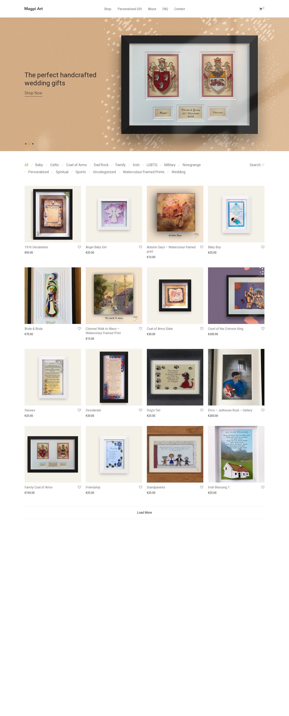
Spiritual (62, 172)
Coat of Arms (76, 165)
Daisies (30, 410)
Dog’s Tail (153, 410)
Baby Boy (214, 247)
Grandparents (156, 487)
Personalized (38, 172)
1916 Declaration (36, 247)
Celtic (54, 165)
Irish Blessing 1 (219, 487)
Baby (39, 165)
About (152, 9)
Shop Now (55, 92)
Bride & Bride (34, 329)
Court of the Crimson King (225, 329)
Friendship (93, 487)
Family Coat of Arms (38, 487)
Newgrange (192, 165)
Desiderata (93, 410)
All (26, 165)
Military (170, 165)
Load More (144, 512)
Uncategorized (104, 172)
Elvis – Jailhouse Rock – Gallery (230, 410)
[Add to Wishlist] (79, 247)
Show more (30, 252)
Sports (80, 172)
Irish (136, 165)
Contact (179, 9)
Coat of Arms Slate (160, 329)
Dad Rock (101, 165)
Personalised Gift (130, 9)
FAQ (165, 9)
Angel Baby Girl (96, 247)
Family (121, 165)
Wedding (178, 172)
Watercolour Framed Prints (144, 172)
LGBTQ (152, 165)
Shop (107, 9)
